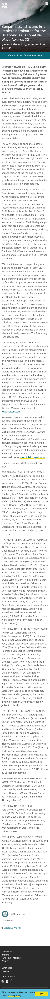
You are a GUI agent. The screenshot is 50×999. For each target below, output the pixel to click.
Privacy (5, 960)
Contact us (7, 951)
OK (41, 993)
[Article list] (4, 6)
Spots (19, 55)
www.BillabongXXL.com (32, 457)
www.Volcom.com (11, 411)
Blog (39, 55)
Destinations (30, 55)
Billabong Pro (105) (13, 927)
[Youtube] (7, 981)
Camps (11, 55)
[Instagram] (3, 981)
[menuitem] (25, 971)
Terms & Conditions (11, 957)
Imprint (5, 954)
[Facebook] (11, 981)
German (5, 971)
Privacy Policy (14, 995)
